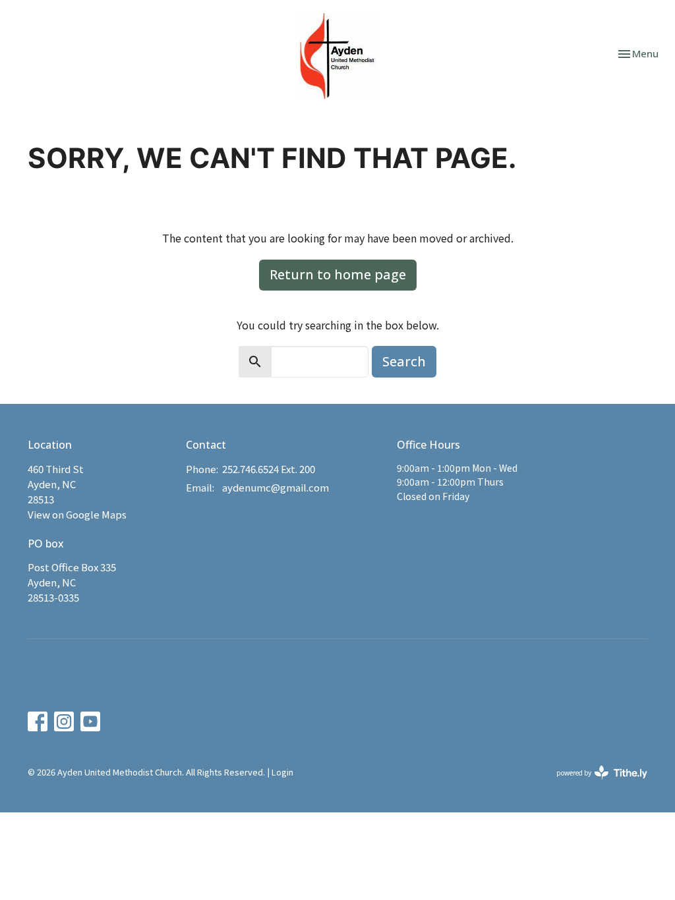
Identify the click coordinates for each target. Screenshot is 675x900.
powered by (594, 783)
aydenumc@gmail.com (275, 487)
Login (282, 772)
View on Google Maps (77, 514)
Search (404, 361)
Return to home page (338, 274)
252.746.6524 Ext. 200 (268, 469)
